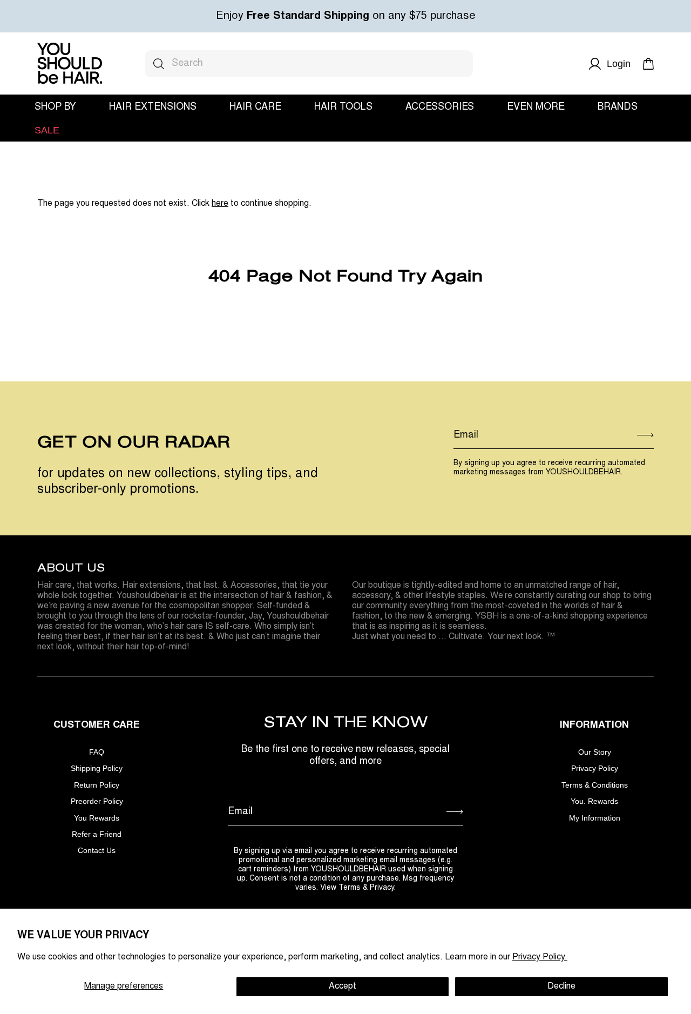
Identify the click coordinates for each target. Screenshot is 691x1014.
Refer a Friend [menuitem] (96, 834)
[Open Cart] (648, 64)
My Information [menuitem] (594, 818)
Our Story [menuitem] (594, 752)
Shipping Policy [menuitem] (97, 768)
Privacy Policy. (539, 957)
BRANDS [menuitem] (618, 107)
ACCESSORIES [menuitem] (439, 107)
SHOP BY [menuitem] (55, 107)
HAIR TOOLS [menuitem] (343, 107)
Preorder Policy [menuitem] (97, 801)
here (220, 203)
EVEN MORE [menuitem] (536, 107)
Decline (561, 986)
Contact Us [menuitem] (97, 851)
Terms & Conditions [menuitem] (594, 785)
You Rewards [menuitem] (96, 818)
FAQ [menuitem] (96, 752)
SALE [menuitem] (47, 130)
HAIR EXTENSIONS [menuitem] (153, 107)
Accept (342, 986)
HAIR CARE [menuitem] (255, 107)
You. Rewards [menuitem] (594, 801)
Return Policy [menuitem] (96, 785)
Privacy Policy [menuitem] (594, 768)
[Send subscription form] (645, 436)
